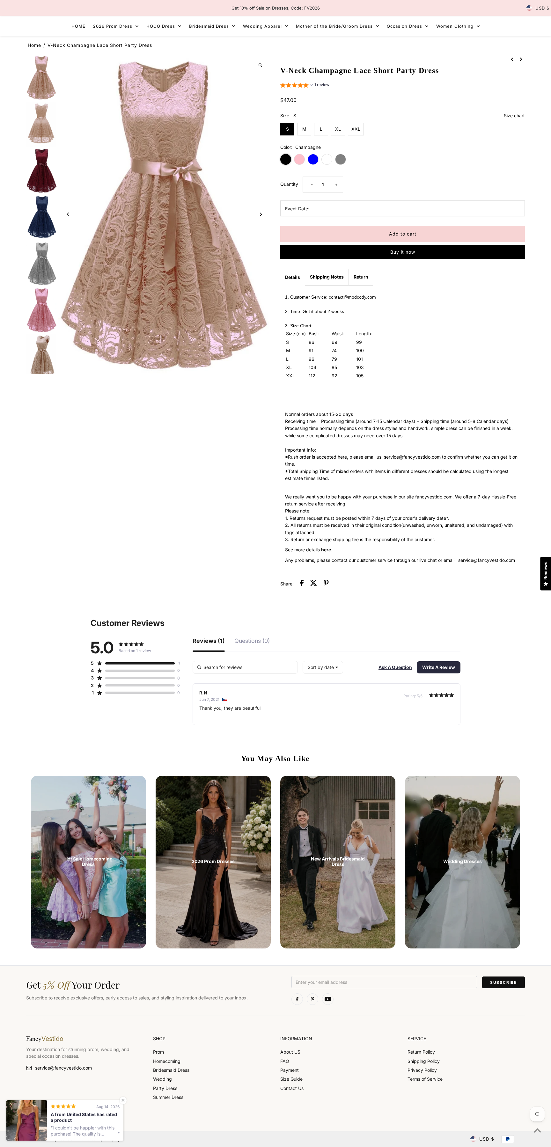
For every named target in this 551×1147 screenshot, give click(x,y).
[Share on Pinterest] (326, 584)
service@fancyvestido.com (63, 1068)
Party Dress (165, 1088)
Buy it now (402, 252)
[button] (304, 85)
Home (34, 45)
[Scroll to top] (537, 1130)
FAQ (284, 1061)
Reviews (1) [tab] (209, 641)
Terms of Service (425, 1079)
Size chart (514, 115)
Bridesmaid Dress (171, 1070)
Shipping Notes (327, 276)
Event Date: (297, 208)
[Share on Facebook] (302, 584)
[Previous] (68, 214)
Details (292, 277)
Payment (289, 1070)
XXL (355, 129)
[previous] (512, 59)
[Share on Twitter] (313, 584)
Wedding (162, 1079)
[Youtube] (328, 999)
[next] (521, 59)
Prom (158, 1052)
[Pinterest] (312, 999)
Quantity (289, 184)
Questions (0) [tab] (252, 641)
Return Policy (421, 1052)
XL (338, 129)
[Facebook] (297, 999)
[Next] (260, 214)
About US (290, 1052)
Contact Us (292, 1088)
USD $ (542, 8)
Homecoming (166, 1061)
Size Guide (291, 1079)
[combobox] (323, 667)
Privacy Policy (422, 1070)
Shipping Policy (424, 1061)
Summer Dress (168, 1097)
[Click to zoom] (260, 65)
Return (361, 276)
